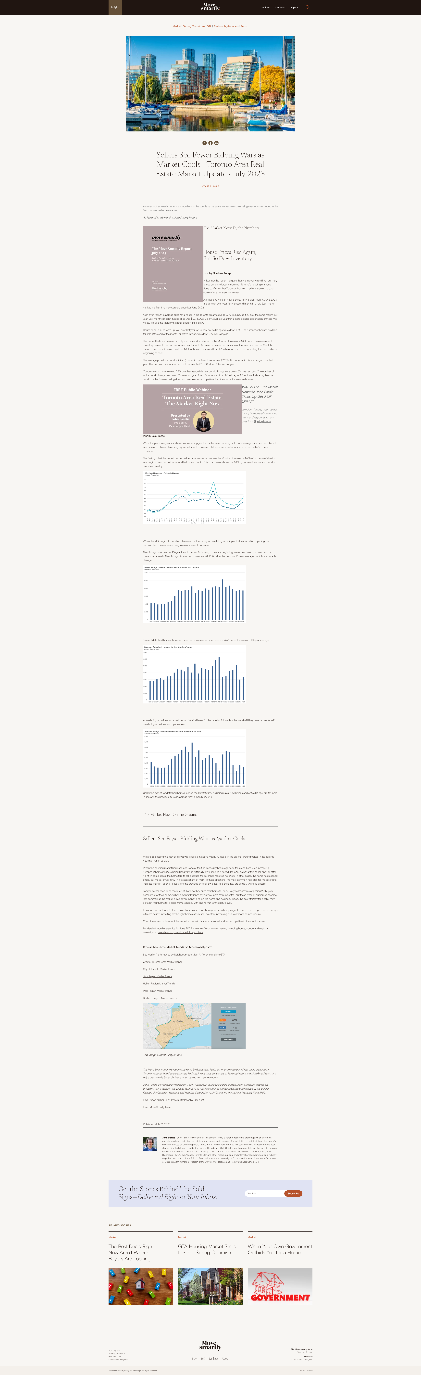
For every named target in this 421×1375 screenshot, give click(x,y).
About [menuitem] (225, 1359)
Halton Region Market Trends (159, 983)
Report (244, 26)
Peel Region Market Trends (157, 990)
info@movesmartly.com (118, 1359)
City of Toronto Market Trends (159, 969)
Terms (302, 1370)
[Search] (307, 7)
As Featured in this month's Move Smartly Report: (170, 217)
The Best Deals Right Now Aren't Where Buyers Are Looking (131, 1252)
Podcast (309, 1352)
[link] (210, 7)
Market (177, 26)
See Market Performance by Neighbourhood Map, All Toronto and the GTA (184, 954)
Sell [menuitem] (203, 1359)
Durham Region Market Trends (160, 998)
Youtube (300, 1352)
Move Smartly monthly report (164, 1069)
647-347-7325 (115, 1356)
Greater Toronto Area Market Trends (162, 961)
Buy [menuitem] (194, 1359)
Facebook (298, 1359)
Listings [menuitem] (213, 1359)
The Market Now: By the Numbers (231, 228)
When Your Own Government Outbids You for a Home (280, 1249)
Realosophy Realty (206, 1069)
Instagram (308, 1359)
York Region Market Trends (157, 976)
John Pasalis (212, 185)
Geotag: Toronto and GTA (197, 26)
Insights (115, 7)
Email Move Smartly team (157, 1107)
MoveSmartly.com (261, 1073)
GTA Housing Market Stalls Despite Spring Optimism (207, 1249)
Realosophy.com (236, 1073)
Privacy (309, 1370)
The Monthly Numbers (226, 26)
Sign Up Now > (262, 421)
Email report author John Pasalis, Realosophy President (173, 1099)
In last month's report (214, 280)
